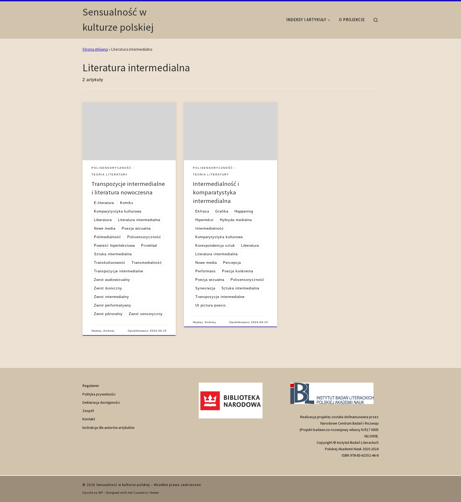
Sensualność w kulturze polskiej (123, 485)
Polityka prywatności (99, 394)
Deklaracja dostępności (101, 402)
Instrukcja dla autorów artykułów (108, 427)
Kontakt (88, 419)
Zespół (88, 410)
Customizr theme (146, 493)
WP (100, 493)
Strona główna (95, 49)
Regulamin (90, 385)
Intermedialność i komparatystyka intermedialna (216, 192)
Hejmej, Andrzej (103, 330)
